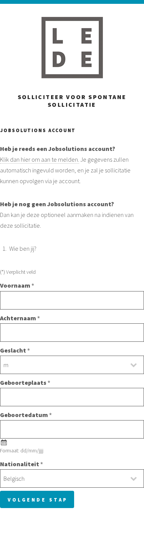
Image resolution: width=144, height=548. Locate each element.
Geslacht (13, 350)
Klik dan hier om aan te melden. (39, 159)
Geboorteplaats (23, 382)
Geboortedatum (24, 415)
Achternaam (18, 318)
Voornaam (15, 285)
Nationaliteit (19, 464)
